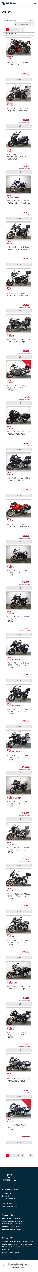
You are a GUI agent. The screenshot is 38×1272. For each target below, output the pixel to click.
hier (6, 1252)
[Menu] (35, 3)
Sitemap (17, 1266)
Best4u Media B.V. (21, 1267)
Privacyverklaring (8, 1266)
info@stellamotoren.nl (9, 1206)
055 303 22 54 (7, 1203)
